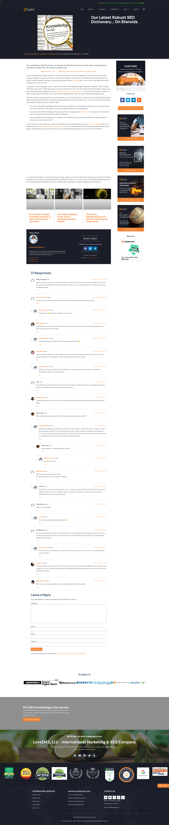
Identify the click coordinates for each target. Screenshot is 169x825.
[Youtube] (79, 755)
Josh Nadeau (40, 323)
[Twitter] (128, 100)
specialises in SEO (85, 112)
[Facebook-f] (114, 797)
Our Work (102, 9)
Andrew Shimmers (41, 297)
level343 (41, 517)
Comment (34, 603)
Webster (75, 80)
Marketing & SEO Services (79, 791)
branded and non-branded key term (52, 126)
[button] (144, 9)
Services (90, 9)
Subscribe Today (131, 80)
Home (82, 9)
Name (33, 626)
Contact (135, 9)
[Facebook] (122, 100)
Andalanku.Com (41, 581)
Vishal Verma (40, 471)
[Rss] (139, 100)
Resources (114, 9)
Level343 (26, 54)
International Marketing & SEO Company (97, 821)
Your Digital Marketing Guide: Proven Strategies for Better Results (67, 218)
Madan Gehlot (40, 397)
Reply (37, 290)
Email (33, 634)
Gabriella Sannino (44, 310)
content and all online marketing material (69, 91)
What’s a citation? (95, 124)
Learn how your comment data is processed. (71, 653)
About (125, 9)
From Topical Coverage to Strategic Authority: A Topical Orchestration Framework (40, 218)
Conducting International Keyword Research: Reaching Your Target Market (97, 218)
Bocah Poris (39, 563)
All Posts (33, 259)
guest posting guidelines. (92, 257)
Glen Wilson (40, 351)
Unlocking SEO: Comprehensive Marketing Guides (45, 54)
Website (33, 641)
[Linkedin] (133, 100)
